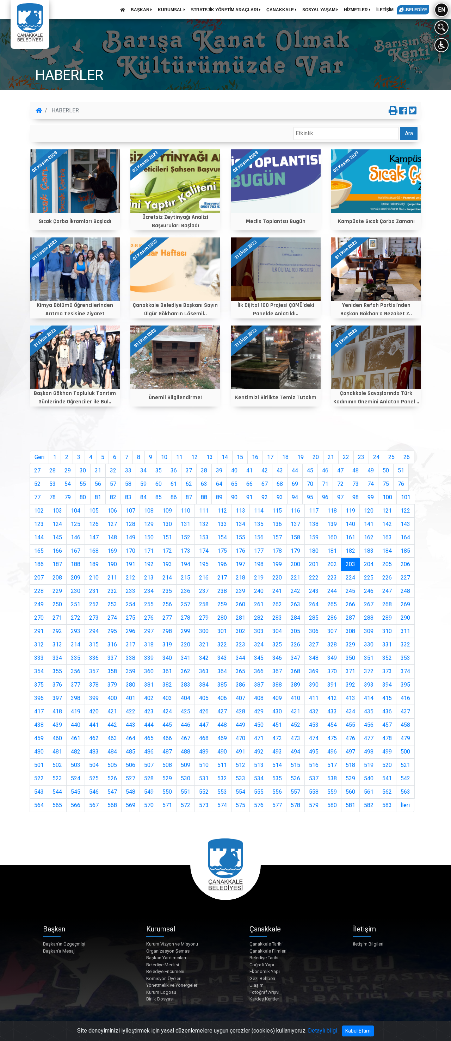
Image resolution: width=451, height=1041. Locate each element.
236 (185, 591)
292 (57, 631)
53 (52, 484)
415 (387, 698)
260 (240, 604)
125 (75, 524)
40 (234, 470)
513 (259, 765)
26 (406, 457)
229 (57, 591)
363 (204, 671)
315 (94, 644)
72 (340, 484)
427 (222, 711)
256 (167, 604)
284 (295, 617)
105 (94, 510)
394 (387, 684)
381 (149, 684)
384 (204, 684)
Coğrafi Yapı (261, 964)
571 (167, 805)
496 (332, 751)
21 (331, 457)
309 (368, 631)
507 (149, 765)
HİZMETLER (356, 9)
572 (185, 805)
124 (57, 524)
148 (112, 537)
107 (130, 510)
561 (368, 791)
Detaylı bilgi (322, 1030)
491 (240, 751)
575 (240, 805)
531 (204, 778)
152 (185, 537)
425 (185, 711)
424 (167, 711)
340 (167, 658)
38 (204, 470)
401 (130, 698)
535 (277, 778)
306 (314, 631)
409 (277, 698)
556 (277, 791)
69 (295, 484)
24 (376, 457)
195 (204, 564)
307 (332, 631)
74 (370, 484)
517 (332, 765)
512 (240, 765)
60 (158, 484)
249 (39, 604)
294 (94, 631)
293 (75, 631)
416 (405, 698)
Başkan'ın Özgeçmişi (64, 944)
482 (75, 751)
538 (332, 778)
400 (112, 698)
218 (240, 577)
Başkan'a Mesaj (59, 951)
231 (94, 591)
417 (39, 711)
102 (39, 510)
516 (314, 765)
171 (149, 550)
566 (75, 805)
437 (405, 711)
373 (387, 671)
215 (185, 577)
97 (340, 497)
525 (94, 778)
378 (94, 684)
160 (332, 537)
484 (112, 751)
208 (57, 577)
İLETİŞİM (385, 9)
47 (340, 470)
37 (189, 470)
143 (405, 524)
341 (185, 658)
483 (94, 751)
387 (259, 684)
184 (387, 550)
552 (204, 791)
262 (277, 604)
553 (222, 791)
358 (112, 671)
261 (259, 604)
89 (219, 497)
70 (310, 484)
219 (259, 577)
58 (128, 484)
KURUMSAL (171, 9)
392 (350, 684)
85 (158, 497)
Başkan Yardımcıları (166, 957)
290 (405, 617)
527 (130, 778)
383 (185, 684)
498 (368, 751)
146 (75, 537)
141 (368, 524)
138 (314, 524)
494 (295, 751)
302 (240, 631)
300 (204, 631)
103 (57, 510)
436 (387, 711)
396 (39, 698)
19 (300, 457)
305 (295, 631)
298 (167, 631)
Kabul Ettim (358, 1031)
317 (130, 644)
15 (240, 457)
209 (75, 577)
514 (277, 765)
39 (219, 470)
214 (167, 577)
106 (112, 510)
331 (387, 644)
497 (350, 751)
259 (222, 604)
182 (350, 550)
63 (204, 484)
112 (222, 510)
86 (174, 497)
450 (259, 724)
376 (57, 684)
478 (387, 738)
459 (39, 738)
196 (222, 564)
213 (149, 577)
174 (204, 550)
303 (259, 631)
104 (75, 510)
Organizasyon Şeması (168, 951)
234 (149, 591)
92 (264, 497)
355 (57, 671)
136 (277, 524)
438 (39, 724)
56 (98, 484)
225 (368, 577)
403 (167, 698)
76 (401, 484)
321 (204, 644)
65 (234, 484)
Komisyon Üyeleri (163, 978)
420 (94, 711)
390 (314, 684)
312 (39, 644)
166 (57, 550)
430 (277, 711)
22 (346, 457)
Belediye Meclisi (162, 964)
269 (405, 604)
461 (75, 738)
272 (75, 617)
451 (277, 724)
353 (405, 658)
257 (185, 604)
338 (130, 658)
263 (295, 604)
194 (185, 564)
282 (259, 617)
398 (75, 698)
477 (368, 738)
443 (130, 724)
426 (204, 711)
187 (57, 564)
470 (240, 738)
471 (259, 738)
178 (277, 550)
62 (189, 484)
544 (57, 791)
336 (94, 658)
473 (295, 738)
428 (240, 711)
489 (204, 751)
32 (113, 470)
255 (149, 604)
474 (314, 738)
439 (57, 724)
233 (130, 591)
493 (277, 751)
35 (158, 470)
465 (149, 738)
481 (57, 751)
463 (112, 738)
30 (83, 470)
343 (222, 658)
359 (130, 671)
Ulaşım (256, 985)
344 (240, 658)
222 (314, 577)
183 (368, 550)
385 (222, 684)
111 (204, 510)
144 (39, 537)
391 (332, 684)
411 (314, 698)
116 (295, 510)
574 (222, 805)
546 (94, 791)
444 (149, 724)
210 (94, 577)
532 (222, 778)
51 (401, 470)
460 (57, 738)
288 (368, 617)
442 (112, 724)
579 (314, 805)
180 (314, 550)
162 (368, 537)
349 (332, 658)
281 (240, 617)
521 (405, 765)
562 (387, 791)
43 (280, 470)
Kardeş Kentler (264, 999)
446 (185, 724)
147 (94, 537)
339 (149, 658)
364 (222, 671)
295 (112, 631)
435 (368, 711)
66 (249, 484)
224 (350, 577)
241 (277, 591)
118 (332, 510)
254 (130, 604)
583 (387, 805)
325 (277, 644)
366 (259, 671)
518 (350, 765)
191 (130, 564)
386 (240, 684)
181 (332, 550)
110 (185, 510)
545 (75, 791)
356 (75, 671)
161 (350, 537)
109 (167, 510)
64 (219, 484)
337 (112, 658)
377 (75, 684)
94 (295, 497)
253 (112, 604)
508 (167, 765)
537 (314, 778)
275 (130, 617)
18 (285, 457)
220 (277, 577)
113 (240, 510)
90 (234, 497)
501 (39, 765)
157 (277, 537)
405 (204, 698)
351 (368, 658)
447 (204, 724)
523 (57, 778)
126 (94, 524)
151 (167, 537)
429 (259, 711)
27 (37, 470)
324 (259, 644)
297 (149, 631)
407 (240, 698)
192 (149, 564)
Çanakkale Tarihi (266, 944)
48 (355, 470)
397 (57, 698)
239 (240, 591)
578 (295, 805)
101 (405, 497)
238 (222, 591)
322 (222, 644)
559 (332, 791)
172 (167, 550)
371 (350, 671)
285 (314, 617)
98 (355, 497)
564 (39, 805)
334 (57, 658)
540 (368, 778)
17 (270, 457)
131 (185, 524)
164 (405, 537)
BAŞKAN (140, 9)
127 (112, 524)
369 (314, 671)
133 (222, 524)
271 (57, 617)
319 (167, 644)
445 (167, 724)
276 (149, 617)
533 (240, 778)
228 (39, 591)
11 (179, 457)
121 (387, 510)
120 (368, 510)
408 (259, 698)
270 (39, 617)
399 (94, 698)
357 (94, 671)
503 (75, 765)
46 (325, 470)
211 (112, 577)
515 (295, 765)
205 (387, 564)
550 (167, 791)
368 (295, 671)
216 (204, 577)
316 (112, 644)
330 (368, 644)
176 (240, 550)
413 (350, 698)
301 (222, 631)
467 (185, 738)
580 (332, 805)
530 (185, 778)
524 (75, 778)
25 (391, 457)
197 (240, 564)
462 (94, 738)
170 (130, 550)
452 (295, 724)
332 (405, 644)
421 (112, 711)
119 (350, 510)
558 (314, 791)
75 (386, 484)
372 (368, 671)
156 (259, 537)
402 (149, 698)
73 (355, 484)
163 (387, 537)
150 (149, 537)
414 (368, 698)
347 (295, 658)
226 (387, 577)
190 (112, 564)
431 (295, 711)
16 (255, 457)
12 (194, 457)
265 (332, 604)
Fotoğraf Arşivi (264, 992)
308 (350, 631)
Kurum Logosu (161, 992)
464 (130, 738)
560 (350, 791)
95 (310, 497)
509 (185, 765)
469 (222, 738)
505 (112, 765)
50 (386, 470)
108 (149, 510)
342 (204, 658)
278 (185, 617)
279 (204, 617)
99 (370, 497)
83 (128, 497)
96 (325, 497)
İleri (405, 805)
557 (295, 791)
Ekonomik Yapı (264, 971)
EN (441, 9)
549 (149, 791)
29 (67, 470)
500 (405, 751)
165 (39, 550)
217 (222, 577)
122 (405, 510)
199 (277, 564)
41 (249, 470)
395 (405, 684)
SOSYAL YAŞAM (319, 9)
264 (314, 604)
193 (167, 564)
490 (222, 751)
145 (57, 537)
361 (167, 671)
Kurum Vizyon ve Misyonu (172, 944)
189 (94, 564)
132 (204, 524)
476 (350, 738)
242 (295, 591)
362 (185, 671)
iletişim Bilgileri (368, 944)
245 (350, 591)
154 (222, 537)
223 (332, 577)
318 (149, 644)
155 (240, 537)
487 (167, 751)
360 (149, 671)
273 (94, 617)
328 (332, 644)
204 (368, 564)
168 (94, 550)
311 (405, 631)
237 (204, 591)
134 (240, 524)
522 (39, 778)
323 (240, 644)
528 (149, 778)
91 (249, 497)
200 (295, 564)
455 (350, 724)
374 (405, 671)
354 (39, 671)
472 (277, 738)
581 (350, 805)
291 (39, 631)
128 (130, 524)
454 (332, 724)
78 (52, 497)
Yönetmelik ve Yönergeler (171, 985)
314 (75, 644)
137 (295, 524)
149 (130, 537)
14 (225, 457)
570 (149, 805)
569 (130, 805)
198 (259, 564)
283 (277, 617)
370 (332, 671)
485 (130, 751)
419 (75, 711)
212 (130, 577)
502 (57, 765)
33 (128, 470)
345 (259, 658)
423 (149, 711)
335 (75, 658)
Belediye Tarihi (263, 957)
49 (370, 470)
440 (75, 724)
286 (332, 617)
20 (316, 457)
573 (204, 805)
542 (405, 778)
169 (112, 550)
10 (164, 457)
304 (277, 631)
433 (332, 711)
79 (67, 497)
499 (387, 751)
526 (112, 778)
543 (39, 791)
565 (57, 805)
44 (295, 470)
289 (387, 617)
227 (405, 577)
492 (259, 751)
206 (405, 564)
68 (280, 484)
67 (264, 484)
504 (94, 765)
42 (264, 470)
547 (112, 791)
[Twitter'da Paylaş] (412, 111)
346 (277, 658)
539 (350, 778)
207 (39, 577)
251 (75, 604)
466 (167, 738)
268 (387, 604)
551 (185, 791)
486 (149, 751)
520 (387, 765)
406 (222, 698)
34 (143, 470)
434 (350, 711)
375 (39, 684)
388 (277, 684)
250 (57, 604)
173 (185, 550)
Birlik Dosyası (160, 999)
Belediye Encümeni (165, 971)
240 (259, 591)
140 (350, 524)
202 (332, 564)
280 (222, 617)
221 (295, 577)
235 (167, 591)
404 (185, 698)
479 (405, 738)
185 (405, 550)
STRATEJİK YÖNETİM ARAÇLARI (225, 9)
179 (295, 550)
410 (295, 698)
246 (368, 591)
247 (387, 591)
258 (204, 604)
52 (37, 484)
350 (350, 658)
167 (75, 550)
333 (39, 658)
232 (112, 591)
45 (310, 470)
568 (112, 805)
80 (83, 497)
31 (98, 470)
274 (112, 617)
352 (387, 658)
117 (314, 510)
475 (332, 738)
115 (277, 510)
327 (314, 644)
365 (240, 671)
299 (185, 631)
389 (295, 684)
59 (143, 484)
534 (259, 778)
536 (295, 778)
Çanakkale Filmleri (267, 951)
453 (314, 724)
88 (204, 497)
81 (98, 497)
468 (204, 738)
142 (387, 524)
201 (314, 564)
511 (222, 765)
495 (314, 751)
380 (130, 684)
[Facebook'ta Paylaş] (403, 111)
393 (368, 684)
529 (167, 778)
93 (280, 497)
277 (167, 617)
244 (332, 591)
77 (37, 497)
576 (259, 805)
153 (204, 537)
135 (259, 524)
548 (130, 791)
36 (174, 470)
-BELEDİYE (415, 9)
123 (39, 524)
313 (57, 644)
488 (185, 751)
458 (405, 724)
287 (350, 617)
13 (209, 457)
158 (295, 537)
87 (189, 497)
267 (368, 604)
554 (240, 791)
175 (222, 550)
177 (259, 550)
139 (332, 524)
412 (332, 698)
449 (240, 724)
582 (368, 805)
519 (368, 765)
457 (387, 724)
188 (75, 564)
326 (295, 644)
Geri (39, 457)
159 (314, 537)
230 (75, 591)
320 (185, 644)
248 (405, 591)
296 (130, 631)
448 (222, 724)
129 (149, 524)
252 (94, 604)
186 (39, 564)
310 (387, 631)
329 (350, 644)
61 (174, 484)
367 (277, 671)
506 (130, 765)
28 (52, 470)
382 (167, 684)
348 (314, 658)
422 (130, 711)
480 (39, 751)
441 (94, 724)
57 (113, 484)
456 (368, 724)
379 (112, 684)
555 (259, 791)
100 (387, 497)
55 (83, 484)
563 (405, 791)
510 (204, 765)
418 (57, 711)
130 (167, 524)
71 (325, 484)
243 (314, 591)
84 (143, 497)
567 (94, 805)
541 (387, 778)
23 (361, 457)
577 (277, 805)
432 (314, 711)
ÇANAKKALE (280, 9)
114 (259, 510)
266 (350, 604)
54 (67, 484)
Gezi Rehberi (262, 978)
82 (113, 497)
